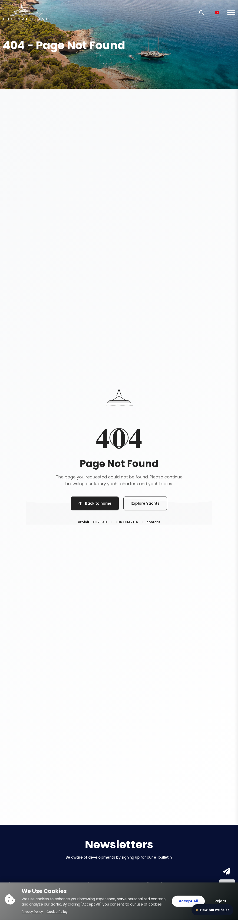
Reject (220, 901)
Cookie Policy (57, 912)
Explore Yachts (145, 503)
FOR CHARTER (127, 522)
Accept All (188, 901)
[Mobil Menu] (231, 12)
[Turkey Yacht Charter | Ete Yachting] (26, 12)
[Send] (225, 872)
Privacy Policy (32, 912)
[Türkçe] (217, 12)
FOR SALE (100, 522)
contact (153, 522)
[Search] (201, 12)
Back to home (98, 503)
